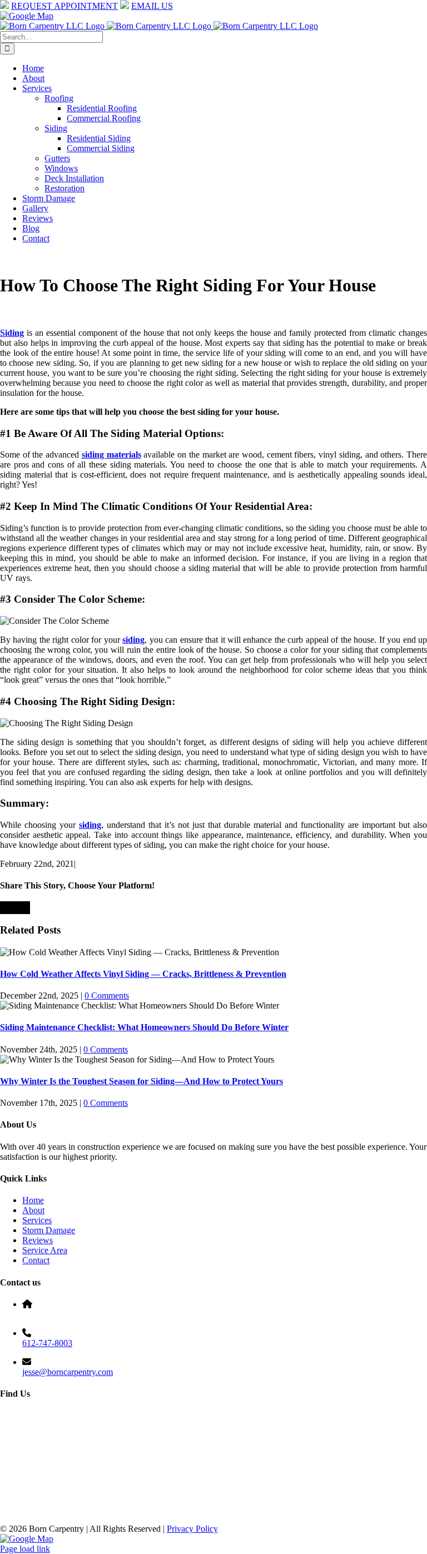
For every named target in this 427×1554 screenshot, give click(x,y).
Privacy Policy (192, 1528)
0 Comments (107, 995)
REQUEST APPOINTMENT (64, 6)
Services (37, 1220)
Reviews (37, 1240)
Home (33, 1200)
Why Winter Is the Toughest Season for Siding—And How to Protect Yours (141, 1081)
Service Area (44, 1250)
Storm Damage (48, 1230)
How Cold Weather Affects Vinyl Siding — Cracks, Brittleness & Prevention (143, 974)
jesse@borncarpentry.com (67, 1372)
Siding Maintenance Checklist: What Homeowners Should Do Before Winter (144, 1027)
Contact (35, 1260)
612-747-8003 (47, 1343)
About (33, 1210)
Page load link (25, 1548)
